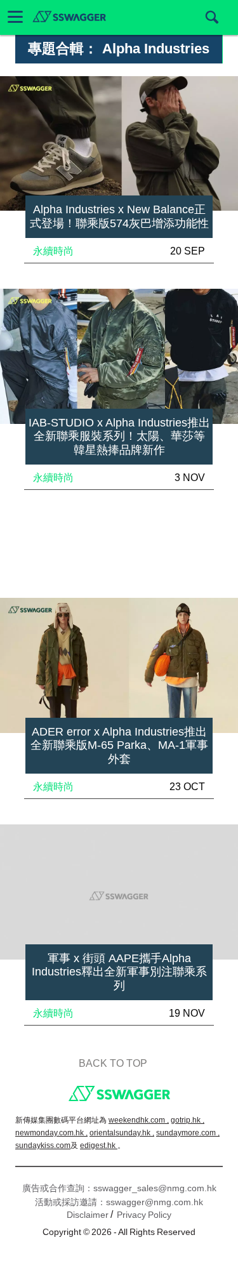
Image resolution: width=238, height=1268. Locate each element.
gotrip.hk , (187, 1120)
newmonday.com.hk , (51, 1132)
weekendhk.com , (139, 1120)
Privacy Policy (144, 1215)
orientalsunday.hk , (121, 1132)
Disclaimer (88, 1215)
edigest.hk (98, 1145)
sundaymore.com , (188, 1132)
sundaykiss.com (42, 1145)
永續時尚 (53, 251)
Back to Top (113, 1063)
